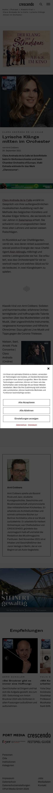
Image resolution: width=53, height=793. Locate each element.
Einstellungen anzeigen (26, 418)
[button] (48, 368)
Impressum (32, 425)
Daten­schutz (21, 425)
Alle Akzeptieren (26, 402)
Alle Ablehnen (27, 410)
